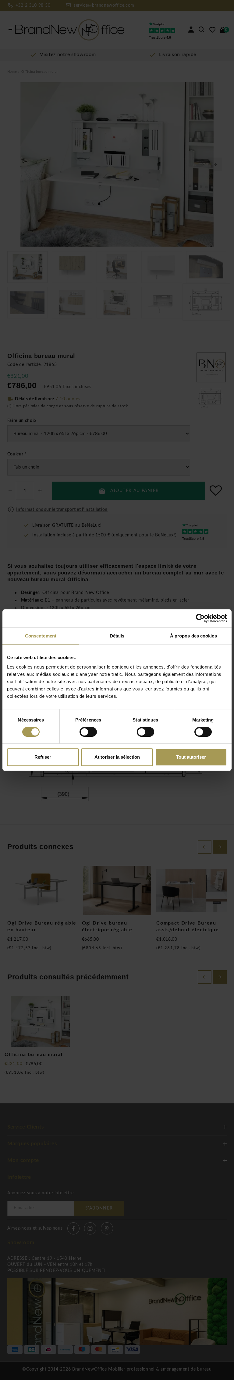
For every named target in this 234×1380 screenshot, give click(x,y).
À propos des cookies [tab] (193, 635)
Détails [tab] (117, 635)
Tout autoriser (191, 757)
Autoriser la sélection (117, 757)
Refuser (42, 757)
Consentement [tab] (40, 635)
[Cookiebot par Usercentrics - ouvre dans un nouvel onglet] (200, 618)
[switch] (88, 732)
